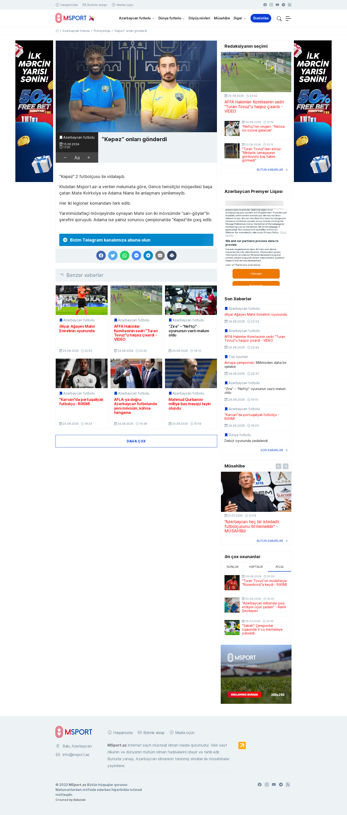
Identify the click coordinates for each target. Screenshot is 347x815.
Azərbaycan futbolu (135, 18)
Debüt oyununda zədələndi (246, 441)
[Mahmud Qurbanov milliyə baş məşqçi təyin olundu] (191, 373)
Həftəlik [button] (256, 567)
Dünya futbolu (169, 18)
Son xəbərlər (271, 450)
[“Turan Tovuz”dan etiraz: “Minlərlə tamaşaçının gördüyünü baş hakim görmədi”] (232, 150)
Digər (238, 18)
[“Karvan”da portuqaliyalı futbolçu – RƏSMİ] (82, 373)
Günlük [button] (233, 567)
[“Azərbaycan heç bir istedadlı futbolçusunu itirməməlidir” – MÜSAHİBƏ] (256, 492)
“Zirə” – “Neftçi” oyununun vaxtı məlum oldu (189, 330)
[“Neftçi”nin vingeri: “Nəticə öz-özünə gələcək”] (232, 128)
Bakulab (79, 800)
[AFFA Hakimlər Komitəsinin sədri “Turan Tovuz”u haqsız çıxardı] (136, 300)
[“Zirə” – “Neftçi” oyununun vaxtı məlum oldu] (191, 300)
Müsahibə (222, 18)
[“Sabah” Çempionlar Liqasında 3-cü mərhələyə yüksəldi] (232, 627)
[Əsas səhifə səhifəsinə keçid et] (57, 30)
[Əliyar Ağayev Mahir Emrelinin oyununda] (82, 300)
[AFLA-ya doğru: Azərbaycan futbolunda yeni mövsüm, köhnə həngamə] (136, 373)
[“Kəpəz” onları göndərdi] (136, 86)
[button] (279, 18)
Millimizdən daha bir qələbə (255, 364)
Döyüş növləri (199, 18)
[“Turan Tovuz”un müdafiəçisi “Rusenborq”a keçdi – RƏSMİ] (232, 582)
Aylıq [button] (279, 567)
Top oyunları (238, 356)
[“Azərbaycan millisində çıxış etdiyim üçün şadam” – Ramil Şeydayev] (232, 605)
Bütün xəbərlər (270, 170)
